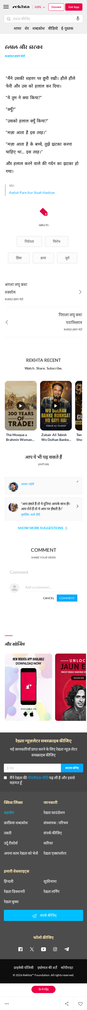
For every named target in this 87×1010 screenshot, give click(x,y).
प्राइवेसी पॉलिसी (24, 967)
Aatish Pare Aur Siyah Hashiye (32, 192)
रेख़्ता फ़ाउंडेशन (54, 812)
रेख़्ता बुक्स (11, 902)
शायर (17, 28)
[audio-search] (78, 19)
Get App (73, 7)
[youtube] (43, 949)
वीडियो (53, 28)
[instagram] (55, 949)
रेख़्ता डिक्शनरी (14, 891)
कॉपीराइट (67, 967)
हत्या (43, 258)
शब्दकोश (38, 28)
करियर (48, 843)
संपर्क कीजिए (53, 833)
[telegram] (67, 949)
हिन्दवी (8, 881)
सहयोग (9, 812)
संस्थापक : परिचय (56, 823)
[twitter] (32, 949)
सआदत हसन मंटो (15, 56)
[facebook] (20, 949)
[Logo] (21, 7)
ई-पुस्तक (67, 28)
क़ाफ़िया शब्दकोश (16, 823)
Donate (56, 7)
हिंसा (19, 258)
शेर (27, 28)
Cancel (48, 598)
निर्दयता (29, 241)
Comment (67, 598)
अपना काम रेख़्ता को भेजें (21, 853)
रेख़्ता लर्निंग (51, 891)
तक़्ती (7, 833)
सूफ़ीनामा (50, 881)
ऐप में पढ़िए (44, 989)
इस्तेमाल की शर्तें (47, 967)
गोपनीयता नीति (38, 777)
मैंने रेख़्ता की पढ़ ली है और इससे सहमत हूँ (42, 780)
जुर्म (67, 258)
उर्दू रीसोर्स (11, 843)
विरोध (56, 241)
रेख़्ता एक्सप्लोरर (55, 853)
